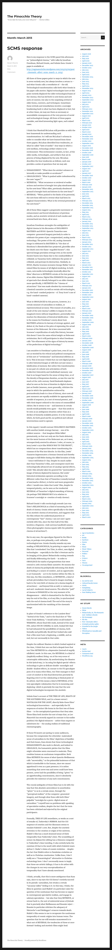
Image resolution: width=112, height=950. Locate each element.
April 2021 (85, 118)
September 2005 (88, 430)
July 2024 (85, 79)
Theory (84, 563)
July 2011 (85, 279)
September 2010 (87, 297)
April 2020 (85, 130)
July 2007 (85, 380)
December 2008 (87, 343)
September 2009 (88, 322)
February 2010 (87, 311)
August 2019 (86, 146)
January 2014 (86, 221)
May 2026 (85, 59)
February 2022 (87, 109)
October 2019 (86, 141)
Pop (83, 556)
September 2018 (87, 155)
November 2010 (87, 292)
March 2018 (86, 159)
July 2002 (85, 508)
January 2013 (86, 242)
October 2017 (86, 164)
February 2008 (87, 364)
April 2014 (85, 214)
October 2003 (86, 483)
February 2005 (87, 446)
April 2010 (85, 306)
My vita (84, 619)
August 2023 (86, 91)
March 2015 (86, 198)
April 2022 (85, 107)
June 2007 (85, 382)
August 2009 (86, 325)
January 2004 (86, 476)
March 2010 (86, 309)
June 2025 (85, 72)
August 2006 (86, 405)
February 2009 (87, 338)
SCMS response (24, 48)
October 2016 (86, 178)
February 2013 (87, 240)
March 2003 (86, 499)
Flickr (84, 610)
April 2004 (85, 469)
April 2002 (85, 515)
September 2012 (87, 249)
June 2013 (85, 235)
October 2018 (86, 153)
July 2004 (85, 462)
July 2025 (85, 70)
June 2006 (85, 409)
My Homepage (87, 617)
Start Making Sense (89, 592)
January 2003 (86, 503)
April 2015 (85, 196)
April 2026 (85, 61)
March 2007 (86, 389)
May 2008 (85, 357)
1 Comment (11, 72)
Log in (84, 649)
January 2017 (86, 173)
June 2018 (85, 157)
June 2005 (85, 437)
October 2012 (86, 247)
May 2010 (85, 304)
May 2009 (85, 331)
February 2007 (87, 391)
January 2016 (86, 187)
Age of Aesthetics (88, 533)
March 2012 (86, 263)
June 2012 (85, 256)
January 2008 (86, 366)
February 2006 (87, 419)
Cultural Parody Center (90, 583)
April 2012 (85, 260)
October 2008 (86, 345)
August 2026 (86, 54)
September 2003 (87, 485)
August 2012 (86, 251)
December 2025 (87, 65)
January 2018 (86, 162)
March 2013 (86, 237)
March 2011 (86, 283)
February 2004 (87, 474)
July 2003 (85, 490)
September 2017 (87, 166)
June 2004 (85, 464)
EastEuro (85, 540)
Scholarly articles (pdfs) (90, 624)
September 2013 (87, 228)
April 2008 (85, 359)
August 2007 (86, 377)
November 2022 (87, 98)
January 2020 (86, 134)
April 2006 (85, 414)
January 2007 (86, 393)
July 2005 (85, 435)
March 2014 (86, 217)
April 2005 (85, 442)
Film (8, 69)
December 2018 (87, 148)
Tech (84, 561)
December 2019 (87, 137)
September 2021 (87, 114)
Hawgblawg (86, 588)
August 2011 (86, 276)
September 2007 (88, 375)
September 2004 (88, 458)
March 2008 (86, 361)
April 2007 (85, 387)
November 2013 (87, 226)
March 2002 (86, 517)
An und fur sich (87, 581)
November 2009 (87, 318)
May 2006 (85, 412)
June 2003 (85, 492)
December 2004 (87, 451)
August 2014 (86, 210)
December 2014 (87, 203)
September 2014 (87, 208)
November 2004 (87, 453)
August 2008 (86, 350)
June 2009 (85, 329)
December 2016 (87, 176)
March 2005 (86, 444)
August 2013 (86, 231)
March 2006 (86, 416)
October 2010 (86, 295)
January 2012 (86, 265)
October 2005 (86, 428)
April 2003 (85, 497)
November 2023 (87, 88)
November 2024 (87, 77)
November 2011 (87, 270)
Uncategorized (87, 565)
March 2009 (86, 336)
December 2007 (87, 368)
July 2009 (85, 327)
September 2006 (88, 403)
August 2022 (86, 102)
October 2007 (86, 373)
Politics (84, 554)
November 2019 (87, 139)
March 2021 (86, 120)
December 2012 (87, 244)
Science (85, 558)
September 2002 (88, 506)
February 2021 (87, 123)
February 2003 (87, 501)
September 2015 (87, 192)
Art (83, 535)
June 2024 (85, 81)
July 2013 (85, 233)
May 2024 (85, 84)
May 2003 (85, 494)
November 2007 (87, 370)
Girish (84, 585)
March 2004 (86, 471)
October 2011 (86, 272)
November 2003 (87, 481)
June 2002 (85, 510)
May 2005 (85, 439)
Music (84, 547)
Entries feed (86, 651)
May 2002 (85, 513)
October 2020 (86, 127)
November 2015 (87, 189)
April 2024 (85, 86)
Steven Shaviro (12, 63)
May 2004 (85, 467)
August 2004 (86, 460)
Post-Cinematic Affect (90, 622)
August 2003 (86, 487)
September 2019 (87, 143)
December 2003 (87, 478)
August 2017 (86, 169)
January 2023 (86, 95)
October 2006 (87, 400)
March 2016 (86, 182)
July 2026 (85, 56)
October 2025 (86, 68)
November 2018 (87, 150)
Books (84, 538)
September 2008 (88, 348)
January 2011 (86, 288)
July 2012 (85, 253)
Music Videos (86, 549)
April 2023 (85, 93)
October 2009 (87, 320)
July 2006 (85, 407)
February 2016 (87, 185)
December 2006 (87, 396)
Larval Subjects (87, 590)
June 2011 (85, 281)
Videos (84, 629)
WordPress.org (87, 656)
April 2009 (85, 334)
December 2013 (87, 224)
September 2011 (87, 274)
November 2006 (87, 398)
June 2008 (85, 354)
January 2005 (86, 448)
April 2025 (85, 75)
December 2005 (87, 423)
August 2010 (86, 299)
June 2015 (85, 194)
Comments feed (87, 654)
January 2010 (86, 313)
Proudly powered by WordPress (35, 940)
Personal (85, 551)
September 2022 (88, 100)
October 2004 (86, 455)
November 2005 (87, 426)
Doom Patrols (87, 608)
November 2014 (87, 205)
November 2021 (87, 111)
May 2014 (85, 212)
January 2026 (86, 63)
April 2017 (85, 171)
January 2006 (86, 421)
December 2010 (87, 290)
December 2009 (87, 315)
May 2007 (85, 384)
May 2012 (85, 258)
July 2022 (85, 104)
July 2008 (85, 352)
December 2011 (87, 267)
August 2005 (86, 432)
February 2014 (87, 219)
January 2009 (86, 341)
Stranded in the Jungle (90, 626)
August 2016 (86, 180)
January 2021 (86, 125)
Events (84, 542)
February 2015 (87, 201)
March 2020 (86, 132)
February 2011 (87, 286)
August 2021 (86, 116)
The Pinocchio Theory (24, 16)
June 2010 (85, 302)
